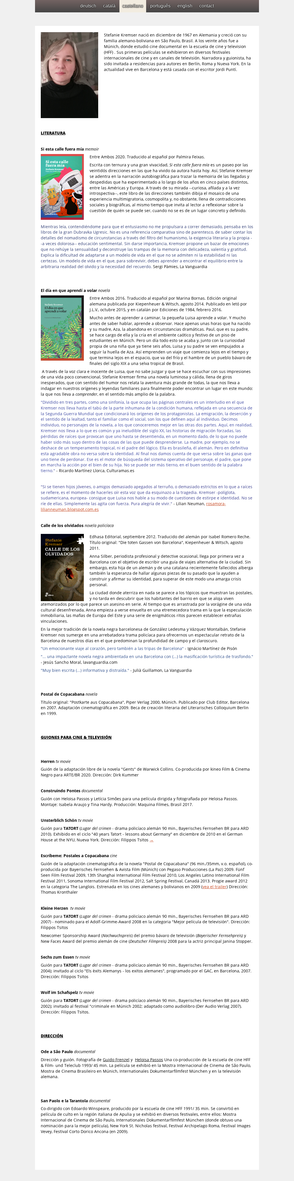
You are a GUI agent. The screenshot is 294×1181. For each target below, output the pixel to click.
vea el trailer (214, 886)
